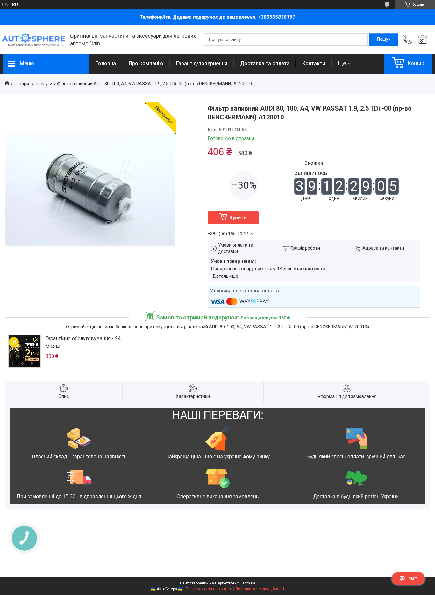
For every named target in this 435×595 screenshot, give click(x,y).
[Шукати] (383, 39)
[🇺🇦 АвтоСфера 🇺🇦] (33, 39)
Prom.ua (248, 583)
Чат (413, 578)
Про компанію (146, 64)
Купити (237, 218)
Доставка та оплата (264, 64)
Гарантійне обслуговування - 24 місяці (83, 341)
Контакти (313, 64)
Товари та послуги (33, 83)
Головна (106, 64)
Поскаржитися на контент (209, 589)
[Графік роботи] (422, 39)
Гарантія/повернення (201, 64)
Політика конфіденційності (259, 589)
